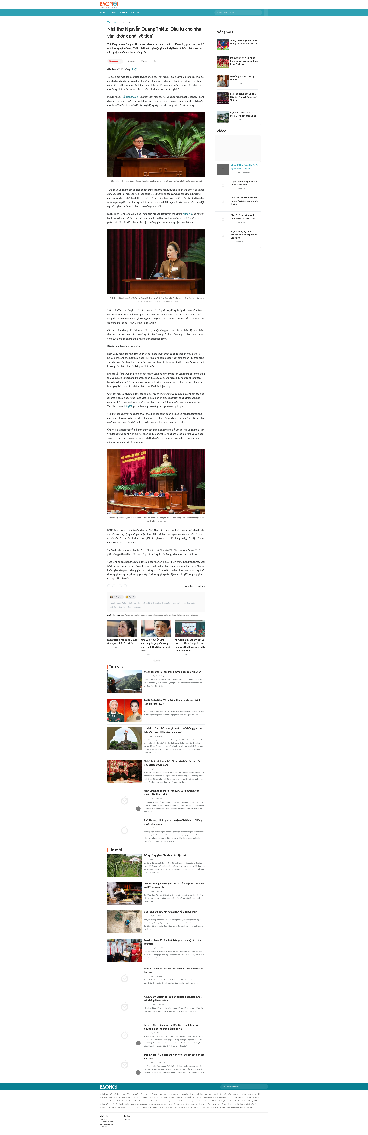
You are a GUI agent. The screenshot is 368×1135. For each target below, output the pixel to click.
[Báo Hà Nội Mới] (147, 828)
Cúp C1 (138, 1097)
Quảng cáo (103, 1126)
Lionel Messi (246, 1094)
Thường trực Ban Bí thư (117, 1101)
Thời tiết (257, 1094)
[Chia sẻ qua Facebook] (109, 586)
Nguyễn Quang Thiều (118, 603)
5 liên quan (159, 891)
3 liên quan (159, 769)
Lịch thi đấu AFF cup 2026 (247, 1101)
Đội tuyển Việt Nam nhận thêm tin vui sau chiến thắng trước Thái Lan (244, 61)
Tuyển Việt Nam (174, 1094)
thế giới (128, 406)
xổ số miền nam (222, 1097)
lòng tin (122, 607)
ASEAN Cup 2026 (181, 1107)
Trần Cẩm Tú (131, 1107)
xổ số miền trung (208, 1097)
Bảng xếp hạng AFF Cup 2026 (160, 1104)
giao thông (207, 1104)
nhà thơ (158, 603)
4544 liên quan (162, 948)
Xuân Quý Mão (134, 603)
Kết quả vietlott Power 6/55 (120, 1094)
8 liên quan (246, 172)
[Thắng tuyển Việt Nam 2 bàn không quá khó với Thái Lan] (223, 44)
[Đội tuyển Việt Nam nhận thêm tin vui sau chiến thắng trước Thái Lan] (223, 62)
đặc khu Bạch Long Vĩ (251, 1097)
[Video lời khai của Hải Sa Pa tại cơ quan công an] (223, 169)
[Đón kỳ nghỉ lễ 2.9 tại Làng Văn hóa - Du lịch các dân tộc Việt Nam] (124, 1064)
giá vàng (167, 1101)
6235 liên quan (160, 916)
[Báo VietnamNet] (146, 708)
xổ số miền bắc (251, 1104)
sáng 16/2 (177, 603)
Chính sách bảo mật (106, 1124)
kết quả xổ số (178, 1101)
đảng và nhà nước (134, 607)
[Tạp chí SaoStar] (110, 647)
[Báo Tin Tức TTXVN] (146, 976)
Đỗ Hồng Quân (130, 97)
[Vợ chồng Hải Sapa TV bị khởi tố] (223, 81)
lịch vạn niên (120, 1097)
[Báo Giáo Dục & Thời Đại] (142, 655)
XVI (233, 1104)
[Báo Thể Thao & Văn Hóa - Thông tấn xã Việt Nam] (146, 736)
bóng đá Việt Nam (177, 1097)
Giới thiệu (103, 1119)
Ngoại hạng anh (107, 1097)
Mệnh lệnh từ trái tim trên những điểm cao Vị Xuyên (172, 672)
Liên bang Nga (191, 1101)
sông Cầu (227, 1094)
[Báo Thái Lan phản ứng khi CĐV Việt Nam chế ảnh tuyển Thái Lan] (223, 98)
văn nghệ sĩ (147, 603)
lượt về (213, 1101)
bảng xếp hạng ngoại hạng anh (161, 1107)
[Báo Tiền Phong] (113, 61)
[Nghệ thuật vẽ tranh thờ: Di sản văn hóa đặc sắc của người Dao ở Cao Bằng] (124, 771)
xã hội (134, 69)
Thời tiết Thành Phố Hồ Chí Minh (113, 1107)
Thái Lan (105, 1094)
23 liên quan (143, 61)
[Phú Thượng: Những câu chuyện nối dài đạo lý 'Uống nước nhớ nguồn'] (124, 830)
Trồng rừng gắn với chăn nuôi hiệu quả (165, 855)
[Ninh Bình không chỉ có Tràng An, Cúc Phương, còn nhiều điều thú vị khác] (124, 800)
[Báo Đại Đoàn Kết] (178, 655)
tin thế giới (143, 1107)
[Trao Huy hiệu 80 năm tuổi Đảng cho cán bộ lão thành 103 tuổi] (124, 950)
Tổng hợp (127, 1119)
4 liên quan (158, 736)
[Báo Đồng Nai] (147, 1033)
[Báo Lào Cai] (146, 859)
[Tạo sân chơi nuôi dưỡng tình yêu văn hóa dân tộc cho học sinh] (124, 978)
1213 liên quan (160, 1062)
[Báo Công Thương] (147, 676)
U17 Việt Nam (142, 1104)
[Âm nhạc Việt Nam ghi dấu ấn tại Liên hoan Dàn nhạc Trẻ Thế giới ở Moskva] (124, 1006)
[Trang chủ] (109, 5)
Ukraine (200, 1094)
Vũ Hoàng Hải (137, 1094)
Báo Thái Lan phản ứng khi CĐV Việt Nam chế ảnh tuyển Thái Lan (244, 97)
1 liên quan (241, 188)
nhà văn (167, 603)
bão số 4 (236, 1094)
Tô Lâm (130, 1097)
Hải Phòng (176, 1104)
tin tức (104, 1101)
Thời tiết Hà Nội (117, 1104)
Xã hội (185, 1104)
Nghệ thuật (125, 22)
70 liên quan (162, 676)
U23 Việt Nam (236, 1097)
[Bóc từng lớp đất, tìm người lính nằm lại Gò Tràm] (124, 921)
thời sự (233, 1101)
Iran (261, 1101)
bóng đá (208, 1094)
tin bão (158, 1101)
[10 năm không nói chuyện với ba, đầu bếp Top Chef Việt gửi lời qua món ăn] (124, 893)
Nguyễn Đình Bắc (188, 1094)
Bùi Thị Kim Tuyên (162, 1097)
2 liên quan (159, 1033)
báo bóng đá (148, 1101)
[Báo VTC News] (233, 84)
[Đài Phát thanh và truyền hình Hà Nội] (234, 208)
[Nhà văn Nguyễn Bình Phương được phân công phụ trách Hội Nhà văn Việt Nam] (156, 628)
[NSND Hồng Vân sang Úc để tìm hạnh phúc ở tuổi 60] (122, 628)
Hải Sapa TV (129, 1104)
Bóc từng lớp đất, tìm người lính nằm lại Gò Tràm (170, 912)
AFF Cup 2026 (148, 1097)
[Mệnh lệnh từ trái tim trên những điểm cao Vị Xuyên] (124, 681)
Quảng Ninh (223, 1101)
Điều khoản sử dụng (106, 1122)
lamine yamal (195, 1104)
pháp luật (105, 1104)
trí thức (113, 607)
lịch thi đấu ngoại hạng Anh (155, 1094)
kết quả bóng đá (135, 1101)
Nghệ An (187, 214)
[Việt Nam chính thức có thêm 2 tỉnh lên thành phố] (223, 117)
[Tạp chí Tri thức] (233, 242)
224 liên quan (243, 208)
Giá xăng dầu (203, 1101)
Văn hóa (111, 22)
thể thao (240, 1104)
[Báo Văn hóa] (146, 769)
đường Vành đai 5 (205, 1107)
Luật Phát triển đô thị (221, 1104)
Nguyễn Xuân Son (193, 1097)
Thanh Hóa (218, 1094)
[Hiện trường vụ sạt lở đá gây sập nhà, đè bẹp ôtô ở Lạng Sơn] (223, 236)
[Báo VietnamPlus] (147, 948)
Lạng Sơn (193, 1107)
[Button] (266, 12)
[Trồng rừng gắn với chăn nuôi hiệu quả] (124, 865)
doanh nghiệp (220, 1107)
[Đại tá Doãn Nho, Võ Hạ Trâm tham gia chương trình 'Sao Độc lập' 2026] (124, 710)
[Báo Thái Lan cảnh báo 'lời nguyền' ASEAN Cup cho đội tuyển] (223, 202)
